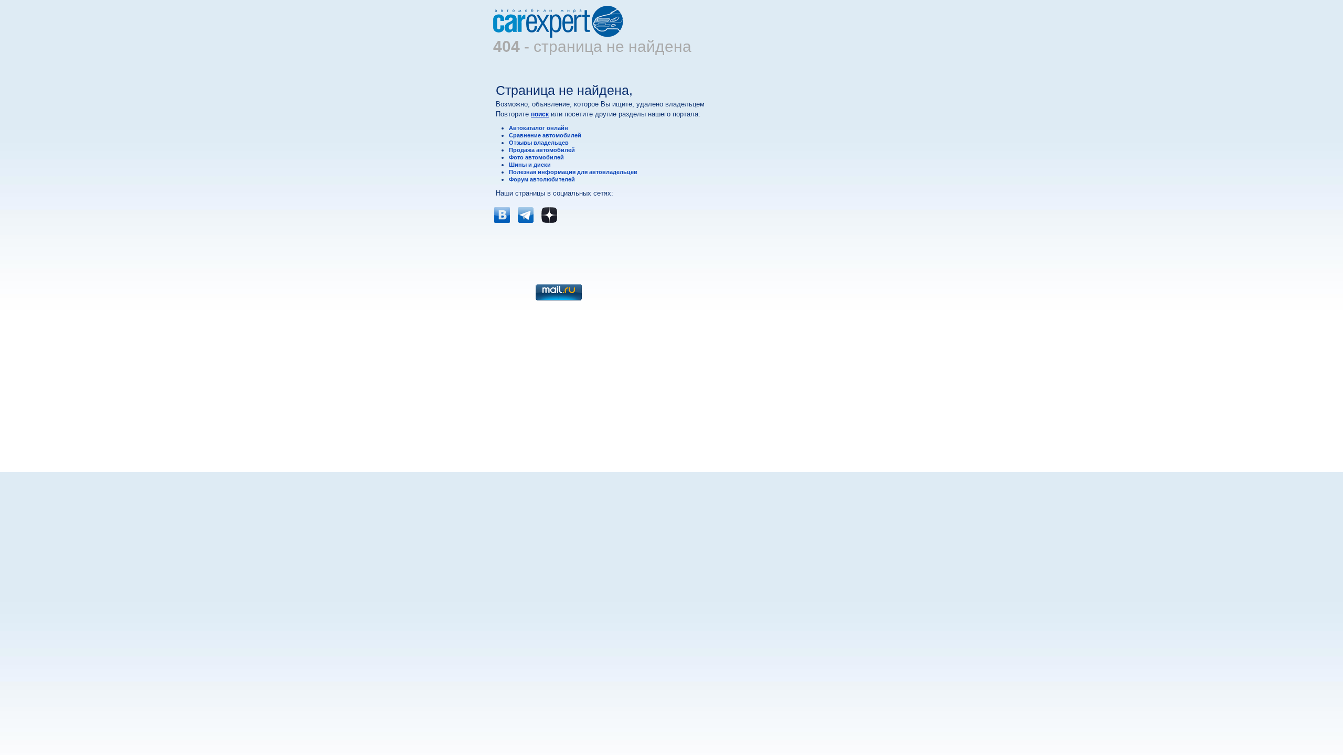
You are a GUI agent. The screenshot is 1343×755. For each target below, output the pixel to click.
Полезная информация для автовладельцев (573, 172)
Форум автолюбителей (542, 179)
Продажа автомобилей (542, 150)
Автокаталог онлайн (538, 128)
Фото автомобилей (536, 157)
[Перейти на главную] (559, 36)
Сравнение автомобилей (545, 135)
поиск (540, 114)
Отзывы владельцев (539, 142)
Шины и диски (530, 164)
